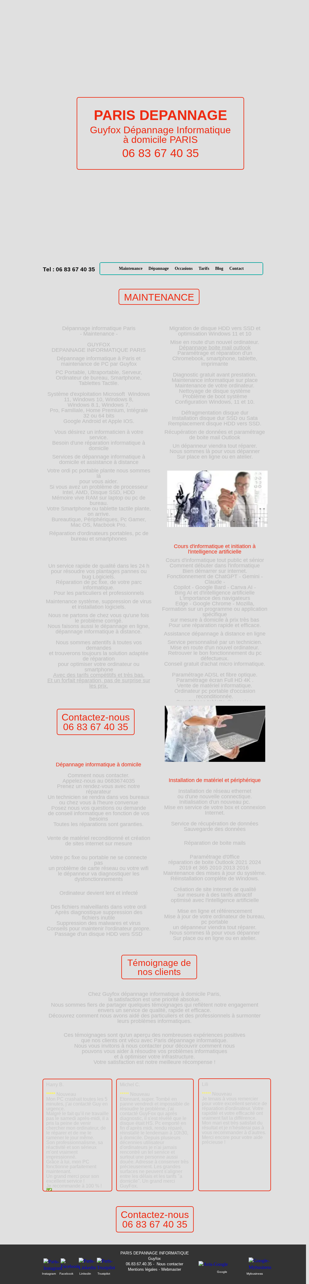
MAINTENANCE (159, 297)
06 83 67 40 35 (95, 726)
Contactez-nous (96, 717)
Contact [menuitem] (236, 268)
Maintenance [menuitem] (130, 268)
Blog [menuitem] (219, 268)
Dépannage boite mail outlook (215, 348)
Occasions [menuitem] (184, 268)
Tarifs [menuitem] (204, 268)
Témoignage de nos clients (159, 967)
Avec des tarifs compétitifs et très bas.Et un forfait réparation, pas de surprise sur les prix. (98, 680)
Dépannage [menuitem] (158, 268)
